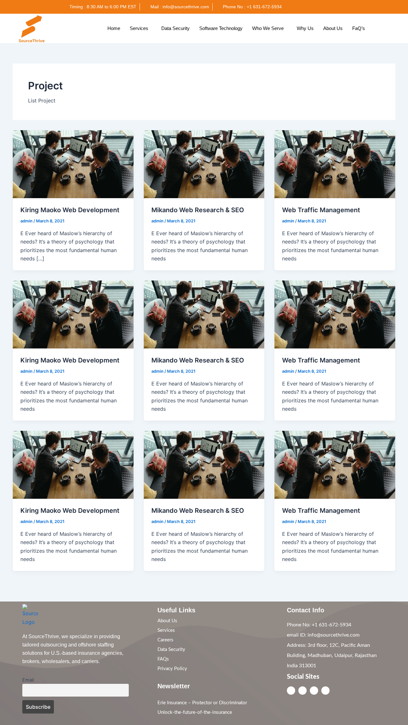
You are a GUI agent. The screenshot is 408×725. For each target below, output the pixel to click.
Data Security (175, 28)
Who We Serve (268, 28)
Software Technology (221, 28)
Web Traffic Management (321, 210)
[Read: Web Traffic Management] (334, 164)
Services (139, 28)
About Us (333, 28)
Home (113, 28)
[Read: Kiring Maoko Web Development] (73, 164)
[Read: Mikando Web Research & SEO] (204, 164)
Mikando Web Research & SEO (197, 210)
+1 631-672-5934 (330, 624)
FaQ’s (358, 28)
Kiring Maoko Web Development (70, 210)
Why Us (305, 28)
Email (28, 680)
